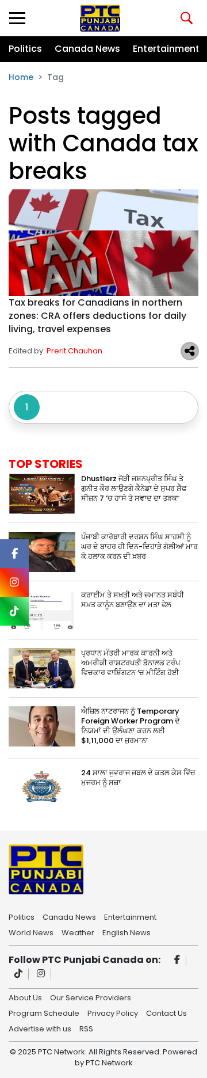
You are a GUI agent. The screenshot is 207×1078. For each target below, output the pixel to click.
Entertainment (166, 48)
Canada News (87, 48)
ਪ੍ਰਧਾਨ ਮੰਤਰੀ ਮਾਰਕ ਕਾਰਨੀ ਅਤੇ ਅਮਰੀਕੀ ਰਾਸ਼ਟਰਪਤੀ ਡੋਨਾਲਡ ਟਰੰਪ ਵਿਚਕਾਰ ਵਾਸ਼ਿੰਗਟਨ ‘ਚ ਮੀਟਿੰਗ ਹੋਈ (130, 662)
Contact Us (166, 1012)
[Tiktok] (19, 974)
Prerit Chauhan (74, 350)
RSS (86, 1028)
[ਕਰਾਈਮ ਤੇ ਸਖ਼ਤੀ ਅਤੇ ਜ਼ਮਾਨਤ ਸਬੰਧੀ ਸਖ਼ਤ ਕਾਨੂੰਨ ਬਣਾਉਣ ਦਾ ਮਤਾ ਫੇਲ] (42, 609)
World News (31, 931)
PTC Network (109, 1062)
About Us (25, 996)
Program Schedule (44, 1012)
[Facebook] (177, 960)
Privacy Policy (112, 1012)
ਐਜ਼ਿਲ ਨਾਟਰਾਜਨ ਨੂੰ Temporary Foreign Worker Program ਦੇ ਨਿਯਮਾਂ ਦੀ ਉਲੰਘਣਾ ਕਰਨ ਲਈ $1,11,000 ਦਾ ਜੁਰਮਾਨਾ (130, 726)
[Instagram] (41, 974)
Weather (78, 931)
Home (21, 77)
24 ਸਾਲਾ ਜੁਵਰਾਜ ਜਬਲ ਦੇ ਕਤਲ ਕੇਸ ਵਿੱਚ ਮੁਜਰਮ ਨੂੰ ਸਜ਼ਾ (138, 777)
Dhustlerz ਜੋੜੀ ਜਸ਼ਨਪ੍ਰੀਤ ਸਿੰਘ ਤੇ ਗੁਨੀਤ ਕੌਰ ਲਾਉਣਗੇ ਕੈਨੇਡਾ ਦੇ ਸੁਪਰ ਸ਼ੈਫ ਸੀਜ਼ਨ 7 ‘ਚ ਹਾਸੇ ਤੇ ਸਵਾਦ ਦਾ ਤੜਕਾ (133, 488)
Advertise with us (40, 1028)
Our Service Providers (90, 996)
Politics (25, 48)
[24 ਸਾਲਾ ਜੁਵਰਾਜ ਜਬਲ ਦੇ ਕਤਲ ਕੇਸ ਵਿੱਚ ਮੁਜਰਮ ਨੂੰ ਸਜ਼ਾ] (42, 787)
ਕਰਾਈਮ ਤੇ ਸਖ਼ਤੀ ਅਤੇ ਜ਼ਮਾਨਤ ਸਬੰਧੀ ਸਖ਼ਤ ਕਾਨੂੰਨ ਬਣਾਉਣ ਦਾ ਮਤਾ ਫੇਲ (132, 599)
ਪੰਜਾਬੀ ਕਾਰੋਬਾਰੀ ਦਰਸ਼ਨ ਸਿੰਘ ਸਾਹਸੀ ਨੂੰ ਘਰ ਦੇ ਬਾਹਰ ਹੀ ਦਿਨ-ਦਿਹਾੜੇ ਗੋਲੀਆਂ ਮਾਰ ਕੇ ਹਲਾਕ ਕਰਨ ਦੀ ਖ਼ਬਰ (139, 546)
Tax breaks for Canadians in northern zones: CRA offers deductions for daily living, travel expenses (97, 316)
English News (126, 931)
